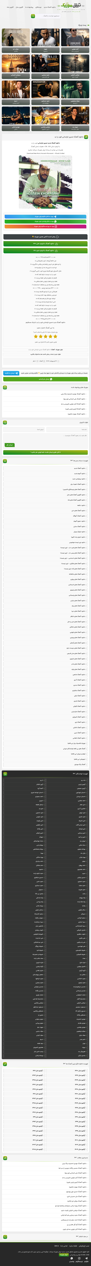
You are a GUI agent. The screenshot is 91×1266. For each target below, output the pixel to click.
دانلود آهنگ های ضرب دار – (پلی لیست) (72, 548)
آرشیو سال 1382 (80, 1098)
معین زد (40, 1015)
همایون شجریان (38, 1047)
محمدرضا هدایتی (38, 999)
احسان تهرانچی (80, 792)
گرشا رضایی (39, 966)
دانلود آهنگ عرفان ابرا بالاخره (76, 1201)
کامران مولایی (81, 966)
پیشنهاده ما (29, 7)
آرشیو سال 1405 (37, 1149)
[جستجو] (33, 16)
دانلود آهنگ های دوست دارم (76, 648)
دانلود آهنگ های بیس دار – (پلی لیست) (72, 553)
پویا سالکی (39, 857)
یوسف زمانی (39, 1055)
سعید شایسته (38, 914)
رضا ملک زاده (81, 902)
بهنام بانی (40, 845)
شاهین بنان (39, 926)
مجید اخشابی (81, 979)
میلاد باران (82, 1035)
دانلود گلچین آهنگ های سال (76, 495)
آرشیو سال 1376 (80, 1085)
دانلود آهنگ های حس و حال (76, 622)
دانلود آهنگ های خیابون (77, 659)
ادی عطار (82, 805)
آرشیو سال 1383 (37, 1098)
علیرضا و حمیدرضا (38, 954)
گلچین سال (19, 7)
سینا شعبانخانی (80, 926)
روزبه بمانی (39, 906)
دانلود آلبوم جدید (79, 474)
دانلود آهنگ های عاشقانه (77, 574)
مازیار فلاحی (39, 970)
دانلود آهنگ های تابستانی (76, 585)
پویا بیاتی (82, 857)
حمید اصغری (81, 881)
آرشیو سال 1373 (37, 1075)
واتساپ (71, 1261)
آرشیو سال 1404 (80, 1149)
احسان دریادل (80, 796)
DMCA (56, 1246)
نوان (84, 1043)
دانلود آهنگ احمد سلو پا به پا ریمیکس (73, 1220)
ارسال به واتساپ (44, 379)
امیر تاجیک (82, 821)
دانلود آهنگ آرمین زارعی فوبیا (75, 409)
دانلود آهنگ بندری (79, 685)
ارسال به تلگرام (10, 373)
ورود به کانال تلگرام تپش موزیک (44, 217)
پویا (42, 853)
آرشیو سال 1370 (80, 1071)
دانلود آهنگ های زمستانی (77, 595)
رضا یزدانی (40, 902)
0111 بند (83, 780)
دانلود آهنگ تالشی (79, 728)
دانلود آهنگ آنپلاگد (79, 516)
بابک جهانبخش (38, 841)
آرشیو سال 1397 (38, 1131)
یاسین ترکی (81, 1055)
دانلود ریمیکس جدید (78, 479)
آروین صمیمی (81, 788)
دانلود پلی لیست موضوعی (77, 542)
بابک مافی (82, 845)
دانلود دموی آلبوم (79, 521)
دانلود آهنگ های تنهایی (77, 632)
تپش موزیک (59, 350)
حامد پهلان (82, 865)
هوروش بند (81, 1051)
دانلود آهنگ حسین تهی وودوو (76, 1192)
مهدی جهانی (39, 1019)
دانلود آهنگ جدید (50, 7)
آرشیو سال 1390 (80, 1117)
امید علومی (39, 817)
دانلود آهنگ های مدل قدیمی (76, 653)
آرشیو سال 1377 (37, 1085)
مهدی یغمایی (81, 1027)
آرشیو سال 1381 (38, 1094)
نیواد (83, 1047)
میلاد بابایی (39, 1031)
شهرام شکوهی (38, 934)
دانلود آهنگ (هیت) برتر (78, 484)
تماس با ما (63, 1246)
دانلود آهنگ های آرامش (77, 643)
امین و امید (81, 837)
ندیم (41, 1039)
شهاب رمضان (39, 930)
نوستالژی (38, 7)
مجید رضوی (81, 983)
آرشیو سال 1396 (80, 1131)
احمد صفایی (81, 801)
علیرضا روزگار (39, 946)
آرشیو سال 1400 (80, 1140)
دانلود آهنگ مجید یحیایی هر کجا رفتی (73, 1215)
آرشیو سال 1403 (37, 1145)
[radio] (55, 337)
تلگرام (86, 1261)
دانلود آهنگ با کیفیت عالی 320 (43, 244)
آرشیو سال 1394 (80, 1126)
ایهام (41, 837)
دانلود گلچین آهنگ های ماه (76, 500)
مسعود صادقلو (38, 1007)
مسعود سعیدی (80, 1007)
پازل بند (82, 853)
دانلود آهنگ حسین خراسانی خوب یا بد (69, 137)
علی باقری (82, 938)
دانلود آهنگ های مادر (78, 664)
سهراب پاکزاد (39, 918)
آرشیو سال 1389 (38, 1112)
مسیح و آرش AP (80, 1011)
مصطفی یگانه (81, 1015)
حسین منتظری (38, 877)
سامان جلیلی (39, 910)
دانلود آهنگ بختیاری (78, 690)
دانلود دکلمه (81, 505)
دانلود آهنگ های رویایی (77, 638)
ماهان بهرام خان (38, 975)
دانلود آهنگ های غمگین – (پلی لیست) (73, 564)
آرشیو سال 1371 (38, 1071)
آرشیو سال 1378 (80, 1089)
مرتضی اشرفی (81, 1003)
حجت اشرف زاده (38, 873)
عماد (83, 958)
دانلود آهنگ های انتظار (77, 616)
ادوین (41, 801)
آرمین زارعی (81, 784)
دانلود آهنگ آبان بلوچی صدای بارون (74, 1229)
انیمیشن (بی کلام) (79, 759)
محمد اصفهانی (80, 995)
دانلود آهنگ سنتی (79, 526)
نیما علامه (40, 1043)
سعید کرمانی (81, 918)
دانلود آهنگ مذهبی (79, 675)
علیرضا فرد (40, 950)
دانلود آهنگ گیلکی (79, 706)
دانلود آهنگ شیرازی (79, 717)
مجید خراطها (39, 979)
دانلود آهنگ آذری (79, 680)
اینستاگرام (79, 1261)
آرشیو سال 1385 (37, 1103)
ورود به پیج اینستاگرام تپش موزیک (44, 226)
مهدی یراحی (39, 1023)
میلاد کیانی (39, 1035)
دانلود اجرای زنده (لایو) (78, 537)
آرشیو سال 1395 (37, 1126)
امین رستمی (81, 833)
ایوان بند (82, 841)
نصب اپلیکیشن (84, 1246)
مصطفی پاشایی (38, 1011)
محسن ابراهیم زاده (79, 987)
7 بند (41, 780)
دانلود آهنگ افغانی (79, 738)
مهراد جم (40, 1027)
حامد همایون (81, 869)
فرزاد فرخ (82, 962)
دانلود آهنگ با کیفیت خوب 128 (44, 250)
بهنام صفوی (81, 849)
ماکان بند (82, 975)
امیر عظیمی (39, 825)
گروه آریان (82, 970)
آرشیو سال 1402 (80, 1145)
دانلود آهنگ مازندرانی (78, 712)
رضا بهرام (82, 898)
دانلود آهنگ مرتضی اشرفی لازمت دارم (73, 1210)
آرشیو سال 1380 (80, 1094)
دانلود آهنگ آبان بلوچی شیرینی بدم (73, 404)
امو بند (41, 809)
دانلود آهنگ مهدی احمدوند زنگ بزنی (73, 394)
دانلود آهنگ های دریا (78, 611)
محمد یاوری (39, 995)
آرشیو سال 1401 (38, 1140)
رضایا (83, 906)
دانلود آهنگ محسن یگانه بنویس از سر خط (72, 1168)
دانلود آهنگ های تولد (78, 669)
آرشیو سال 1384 (80, 1103)
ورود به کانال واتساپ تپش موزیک (44, 221)
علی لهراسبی (81, 946)
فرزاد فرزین (39, 962)
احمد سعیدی (39, 796)
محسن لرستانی (80, 991)
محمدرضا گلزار (81, 999)
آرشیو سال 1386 (80, 1108)
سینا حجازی (81, 922)
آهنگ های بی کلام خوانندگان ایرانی (74, 749)
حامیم (41, 869)
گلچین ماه (10, 7)
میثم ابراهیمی (81, 1031)
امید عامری (82, 817)
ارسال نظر (10, 445)
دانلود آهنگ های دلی (78, 511)
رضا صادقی (39, 898)
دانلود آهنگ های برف (78, 606)
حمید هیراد (81, 890)
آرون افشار (39, 784)
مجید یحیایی (39, 983)
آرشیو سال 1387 (37, 1108)
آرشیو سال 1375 (37, 1080)
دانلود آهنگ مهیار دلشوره (76, 414)
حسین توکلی (81, 877)
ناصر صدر (82, 1039)
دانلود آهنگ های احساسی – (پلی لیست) (72, 558)
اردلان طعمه (39, 805)
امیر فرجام (82, 829)
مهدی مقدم (81, 1023)
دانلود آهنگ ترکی (79, 696)
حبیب (83, 873)
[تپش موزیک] (71, 7)
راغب (83, 894)
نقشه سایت (73, 1246)
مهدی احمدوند (80, 1019)
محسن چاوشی (38, 987)
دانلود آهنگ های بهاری (77, 579)
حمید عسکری (39, 885)
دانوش (41, 890)
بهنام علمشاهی (38, 849)
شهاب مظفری (81, 934)
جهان (83, 861)
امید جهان (82, 813)
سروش (83, 914)
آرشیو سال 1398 (80, 1135)
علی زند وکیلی (81, 942)
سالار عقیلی (81, 910)
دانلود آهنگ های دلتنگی (77, 627)
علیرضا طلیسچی (80, 950)
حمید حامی (40, 881)
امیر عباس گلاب (80, 825)
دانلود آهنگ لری (80, 722)
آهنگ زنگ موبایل (79, 764)
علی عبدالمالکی (38, 942)
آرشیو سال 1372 (80, 1075)
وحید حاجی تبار (38, 1051)
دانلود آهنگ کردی (79, 701)
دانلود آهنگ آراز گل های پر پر (76, 1224)
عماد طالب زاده (38, 958)
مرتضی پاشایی (38, 1003)
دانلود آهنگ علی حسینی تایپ (76, 1196)
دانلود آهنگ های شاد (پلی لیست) (74, 569)
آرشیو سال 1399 (38, 1135)
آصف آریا (40, 788)
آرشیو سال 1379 (38, 1089)
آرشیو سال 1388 (80, 1112)
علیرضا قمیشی (80, 954)
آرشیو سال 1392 (80, 1122)
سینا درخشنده (38, 922)
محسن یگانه (39, 991)
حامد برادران (39, 861)
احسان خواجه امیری (37, 792)
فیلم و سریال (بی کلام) (78, 754)
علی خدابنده (39, 938)
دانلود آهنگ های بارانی (77, 601)
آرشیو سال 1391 (38, 1117)
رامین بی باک (39, 894)
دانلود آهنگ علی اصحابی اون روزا (74, 399)
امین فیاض (39, 833)
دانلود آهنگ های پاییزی (77, 590)
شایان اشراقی (81, 930)
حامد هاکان (39, 865)
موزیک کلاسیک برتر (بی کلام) (76, 743)
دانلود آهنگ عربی (79, 733)
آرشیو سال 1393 (37, 1122)
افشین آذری (81, 809)
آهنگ (52, 350)
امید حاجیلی (39, 813)
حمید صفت (82, 885)
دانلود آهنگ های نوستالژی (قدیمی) (74, 489)
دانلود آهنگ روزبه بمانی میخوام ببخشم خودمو (70, 1206)
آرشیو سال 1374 (80, 1080)
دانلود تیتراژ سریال (79, 532)
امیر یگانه (40, 829)
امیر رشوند (40, 821)
